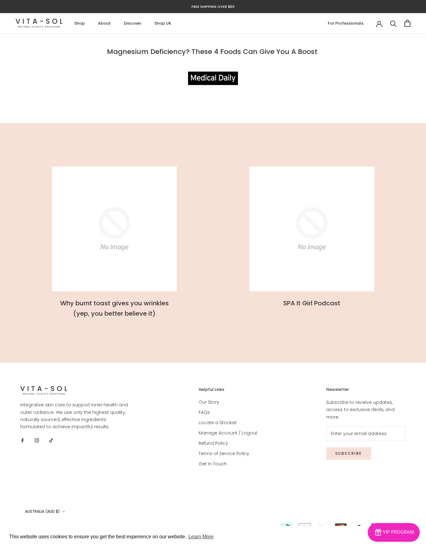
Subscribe (348, 453)
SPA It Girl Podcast (311, 303)
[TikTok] (51, 440)
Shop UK (162, 23)
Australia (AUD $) (42, 511)
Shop (79, 23)
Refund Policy (213, 443)
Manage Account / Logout (228, 433)
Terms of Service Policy (224, 453)
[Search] (393, 23)
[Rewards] (394, 532)
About (104, 23)
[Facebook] (22, 440)
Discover (132, 23)
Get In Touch (213, 464)
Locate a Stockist (218, 422)
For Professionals (345, 23)
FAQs (204, 412)
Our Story (209, 402)
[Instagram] (37, 440)
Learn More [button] (201, 536)
